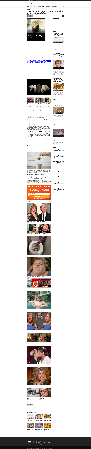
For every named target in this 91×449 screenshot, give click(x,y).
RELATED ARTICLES (29, 412)
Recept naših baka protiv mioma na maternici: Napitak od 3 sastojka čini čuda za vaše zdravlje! (30, 430)
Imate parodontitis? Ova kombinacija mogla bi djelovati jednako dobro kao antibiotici (59, 151)
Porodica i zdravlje (48, 6)
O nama (29, 0)
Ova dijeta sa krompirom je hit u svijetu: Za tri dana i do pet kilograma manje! (47, 430)
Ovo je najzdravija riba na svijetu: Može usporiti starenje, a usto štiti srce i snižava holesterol (47, 420)
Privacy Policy (32, 0)
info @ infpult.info (41, 444)
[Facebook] (27, 16)
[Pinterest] (30, 16)
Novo (31, 6)
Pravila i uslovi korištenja (38, 0)
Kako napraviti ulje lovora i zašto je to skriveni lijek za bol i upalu (32, 409)
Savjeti (28, 9)
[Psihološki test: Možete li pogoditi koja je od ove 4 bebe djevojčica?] (30, 416)
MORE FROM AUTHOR (34, 412)
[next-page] (28, 431)
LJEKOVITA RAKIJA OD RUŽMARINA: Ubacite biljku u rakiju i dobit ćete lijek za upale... (58, 178)
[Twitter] (29, 16)
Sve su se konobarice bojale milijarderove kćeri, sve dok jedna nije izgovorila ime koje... (58, 190)
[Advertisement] (39, 48)
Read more (54, 75)
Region (36, 6)
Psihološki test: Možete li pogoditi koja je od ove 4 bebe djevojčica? (58, 34)
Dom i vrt (39, 6)
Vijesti (34, 6)
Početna (27, 0)
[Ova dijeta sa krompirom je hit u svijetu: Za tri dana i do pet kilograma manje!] (47, 425)
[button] (63, 6)
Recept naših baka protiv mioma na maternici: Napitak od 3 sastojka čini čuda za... (58, 184)
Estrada (43, 6)
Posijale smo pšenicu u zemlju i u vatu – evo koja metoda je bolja (45, 409)
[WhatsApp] (32, 16)
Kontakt (34, 0)
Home (27, 8)
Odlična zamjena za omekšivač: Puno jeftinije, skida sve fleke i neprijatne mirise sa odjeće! (39, 430)
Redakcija (28, 14)
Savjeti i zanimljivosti (55, 6)
